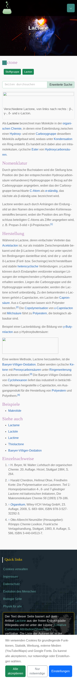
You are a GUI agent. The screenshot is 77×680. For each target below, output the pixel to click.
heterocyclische (28, 266)
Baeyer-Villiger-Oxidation (19, 364)
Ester (35, 149)
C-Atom (35, 190)
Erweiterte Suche (61, 84)
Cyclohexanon (17, 380)
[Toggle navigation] (71, 8)
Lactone (20, 620)
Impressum (10, 576)
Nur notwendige (37, 671)
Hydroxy (15, 133)
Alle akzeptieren (15, 671)
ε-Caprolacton (63, 308)
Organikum (17, 504)
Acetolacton (10, 245)
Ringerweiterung (60, 369)
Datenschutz (11, 584)
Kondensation (63, 139)
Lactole (13, 431)
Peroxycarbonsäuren (27, 369)
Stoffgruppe (12, 71)
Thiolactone (16, 444)
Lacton (28, 71)
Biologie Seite (12, 598)
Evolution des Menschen (19, 591)
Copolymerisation (36, 308)
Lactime (13, 437)
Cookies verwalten (15, 569)
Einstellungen (60, 671)
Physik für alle (12, 606)
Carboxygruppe (46, 133)
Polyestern (40, 313)
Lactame (14, 425)
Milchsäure (14, 313)
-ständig (51, 190)
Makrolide (14, 410)
